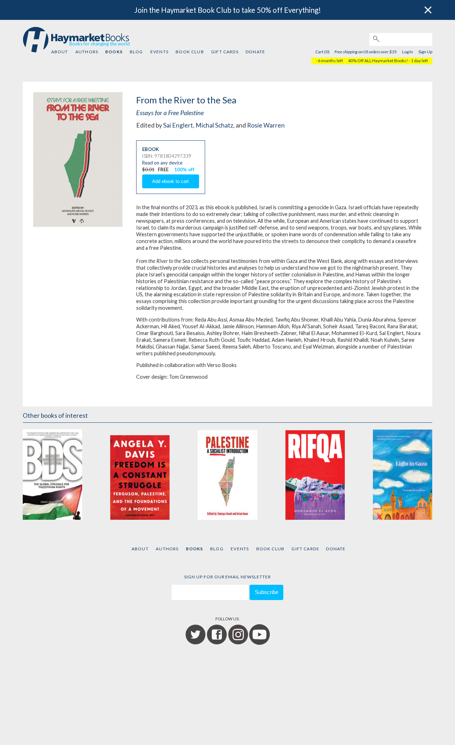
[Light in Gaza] (402, 474)
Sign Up (425, 51)
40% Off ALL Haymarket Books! (378, 60)
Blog (136, 51)
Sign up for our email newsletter (227, 576)
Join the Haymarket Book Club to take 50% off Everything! (227, 10)
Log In (407, 51)
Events (159, 51)
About (59, 51)
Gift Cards (225, 51)
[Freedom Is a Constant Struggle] (140, 474)
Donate (255, 51)
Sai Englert (178, 125)
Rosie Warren (266, 125)
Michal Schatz (214, 125)
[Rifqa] (315, 474)
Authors (86, 51)
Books (113, 51)
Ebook (150, 149)
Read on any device (162, 163)
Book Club (190, 51)
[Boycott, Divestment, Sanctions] (52, 474)
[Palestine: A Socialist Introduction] (227, 474)
